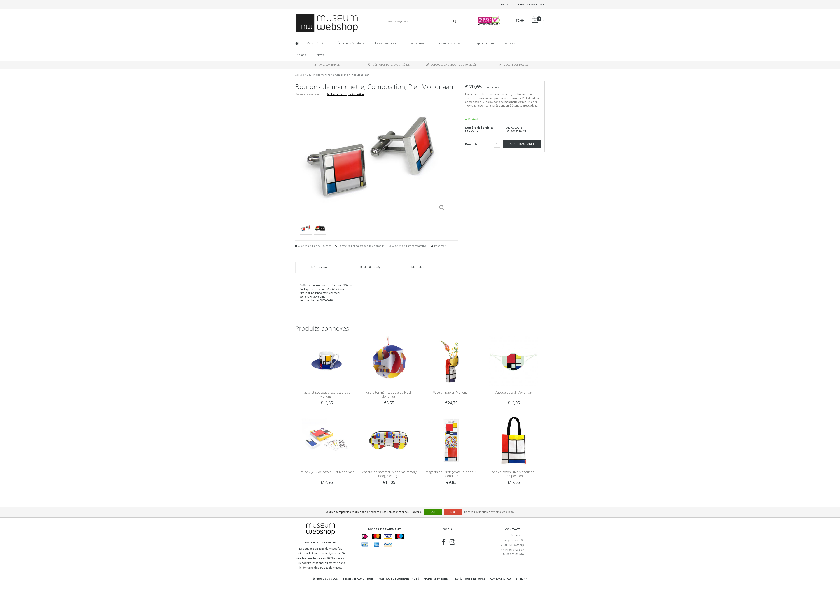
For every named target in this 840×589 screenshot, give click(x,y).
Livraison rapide (329, 64)
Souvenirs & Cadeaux (450, 43)
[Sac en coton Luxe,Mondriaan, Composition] (513, 440)
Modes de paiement (437, 578)
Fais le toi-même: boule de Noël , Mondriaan (389, 394)
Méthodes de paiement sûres (391, 64)
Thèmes (300, 55)
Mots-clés (417, 267)
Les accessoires (385, 43)
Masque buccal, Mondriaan (513, 392)
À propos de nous (325, 578)
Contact (512, 529)
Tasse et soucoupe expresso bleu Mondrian (326, 394)
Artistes (510, 43)
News (320, 55)
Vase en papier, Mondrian (451, 392)
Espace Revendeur (531, 4)
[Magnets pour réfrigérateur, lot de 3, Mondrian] (451, 440)
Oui (433, 512)
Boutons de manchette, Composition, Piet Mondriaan (338, 74)
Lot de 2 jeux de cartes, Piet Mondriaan (326, 472)
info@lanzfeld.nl (515, 550)
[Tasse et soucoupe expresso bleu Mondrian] (326, 360)
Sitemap (521, 578)
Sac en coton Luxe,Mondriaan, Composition (513, 474)
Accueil (299, 74)
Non (453, 512)
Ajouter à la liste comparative (409, 245)
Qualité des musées (515, 64)
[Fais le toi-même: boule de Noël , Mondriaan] (389, 360)
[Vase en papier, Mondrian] (451, 360)
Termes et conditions (358, 578)
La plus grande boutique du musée (453, 64)
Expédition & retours (470, 578)
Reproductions (484, 43)
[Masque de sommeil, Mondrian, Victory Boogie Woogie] (389, 440)
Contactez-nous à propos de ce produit (361, 245)
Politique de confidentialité (398, 578)
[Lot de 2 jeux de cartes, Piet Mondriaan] (326, 440)
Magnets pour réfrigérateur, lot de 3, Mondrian (451, 474)
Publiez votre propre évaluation (345, 94)
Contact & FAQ (500, 578)
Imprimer (440, 245)
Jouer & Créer (416, 43)
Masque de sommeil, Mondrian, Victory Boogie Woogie (388, 474)
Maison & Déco (317, 43)
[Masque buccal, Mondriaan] (513, 360)
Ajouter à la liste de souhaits (314, 245)
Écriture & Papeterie (351, 43)
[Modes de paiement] (364, 536)
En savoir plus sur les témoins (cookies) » (489, 512)
